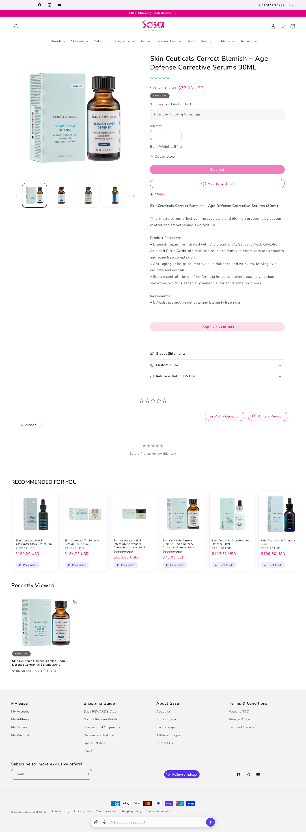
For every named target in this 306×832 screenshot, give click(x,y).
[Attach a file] (96, 822)
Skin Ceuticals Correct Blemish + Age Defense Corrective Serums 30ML (179, 544)
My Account (20, 711)
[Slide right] (134, 195)
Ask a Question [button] (227, 416)
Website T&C (239, 711)
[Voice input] (104, 822)
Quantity (156, 126)
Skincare (77, 41)
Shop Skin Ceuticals (217, 327)
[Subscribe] (87, 774)
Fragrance (122, 41)
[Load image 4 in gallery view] (115, 195)
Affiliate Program (169, 735)
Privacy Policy (239, 719)
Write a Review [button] (270, 416)
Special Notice (94, 743)
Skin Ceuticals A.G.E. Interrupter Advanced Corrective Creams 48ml (129, 544)
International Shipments (102, 727)
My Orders (19, 727)
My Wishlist (20, 735)
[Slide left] (16, 195)
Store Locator (166, 719)
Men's (225, 41)
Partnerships (166, 727)
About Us (163, 711)
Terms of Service (241, 727)
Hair (143, 41)
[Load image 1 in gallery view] (34, 195)
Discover (246, 41)
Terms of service (106, 811)
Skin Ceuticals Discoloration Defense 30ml (231, 542)
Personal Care (166, 41)
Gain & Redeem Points (101, 719)
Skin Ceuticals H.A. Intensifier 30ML (281, 542)
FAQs (88, 751)
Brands (56, 41)
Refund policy (60, 811)
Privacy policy (83, 811)
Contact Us (164, 743)
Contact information (158, 811)
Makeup (100, 41)
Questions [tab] (28, 425)
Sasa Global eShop (35, 812)
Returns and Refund (99, 735)
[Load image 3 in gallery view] (88, 195)
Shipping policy (131, 811)
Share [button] (159, 194)
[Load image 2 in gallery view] (61, 195)
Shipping (156, 104)
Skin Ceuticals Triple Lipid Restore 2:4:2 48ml (82, 542)
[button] (16, 26)
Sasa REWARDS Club (100, 711)
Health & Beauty (198, 41)
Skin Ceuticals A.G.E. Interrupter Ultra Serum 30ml (34, 542)
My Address (20, 719)
